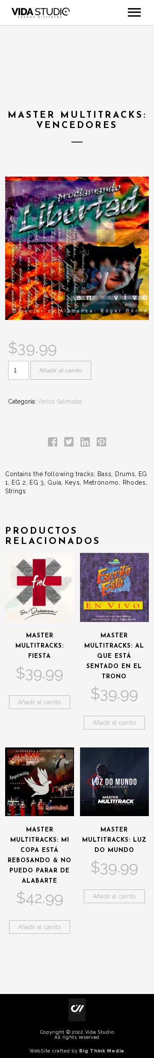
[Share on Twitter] (69, 443)
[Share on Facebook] (52, 443)
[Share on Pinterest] (101, 443)
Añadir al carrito (60, 370)
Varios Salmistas (60, 401)
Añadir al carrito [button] (39, 702)
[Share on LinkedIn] (85, 443)
